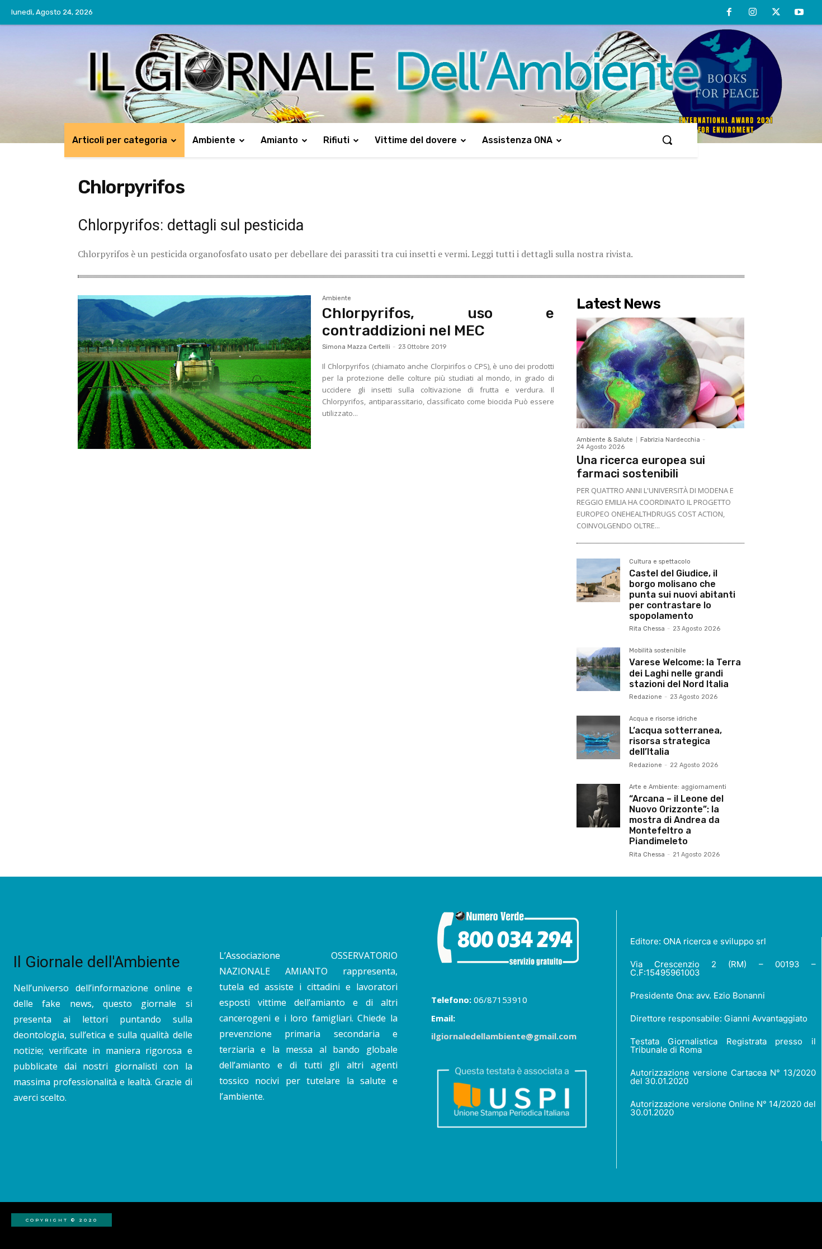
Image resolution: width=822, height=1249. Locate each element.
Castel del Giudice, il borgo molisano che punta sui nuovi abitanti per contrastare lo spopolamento (682, 595)
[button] (667, 140)
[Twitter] (776, 13)
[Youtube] (799, 13)
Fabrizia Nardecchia (670, 439)
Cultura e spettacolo (660, 562)
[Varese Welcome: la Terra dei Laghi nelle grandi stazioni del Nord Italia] (598, 669)
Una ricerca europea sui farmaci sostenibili (641, 466)
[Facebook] (729, 13)
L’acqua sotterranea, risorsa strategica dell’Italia (675, 741)
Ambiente (336, 298)
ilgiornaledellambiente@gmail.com (504, 1036)
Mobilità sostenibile (657, 650)
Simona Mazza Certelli (356, 347)
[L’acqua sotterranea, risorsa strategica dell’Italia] (598, 737)
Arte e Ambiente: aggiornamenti (677, 787)
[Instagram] (752, 13)
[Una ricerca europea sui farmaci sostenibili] (660, 373)
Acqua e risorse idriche (663, 719)
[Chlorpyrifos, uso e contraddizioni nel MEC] (194, 372)
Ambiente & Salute (605, 440)
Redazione (645, 697)
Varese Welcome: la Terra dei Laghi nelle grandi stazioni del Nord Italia (685, 673)
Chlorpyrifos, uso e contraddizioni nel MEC (438, 322)
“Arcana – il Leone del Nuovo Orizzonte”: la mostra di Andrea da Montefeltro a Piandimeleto (676, 820)
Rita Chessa (647, 628)
